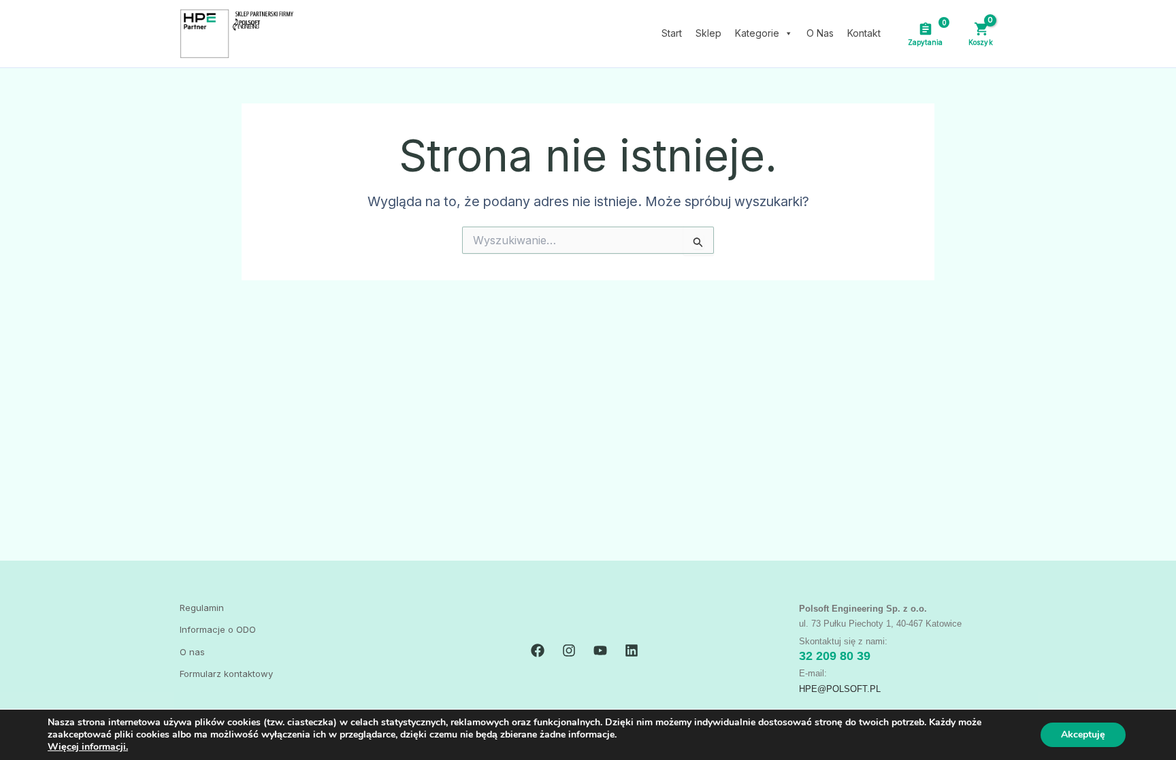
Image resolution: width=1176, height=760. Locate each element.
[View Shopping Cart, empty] (980, 33)
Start (672, 33)
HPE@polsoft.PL (840, 689)
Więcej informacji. (88, 746)
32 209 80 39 (834, 656)
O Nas (820, 33)
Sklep (708, 33)
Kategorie (757, 33)
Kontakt (864, 33)
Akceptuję (1083, 734)
